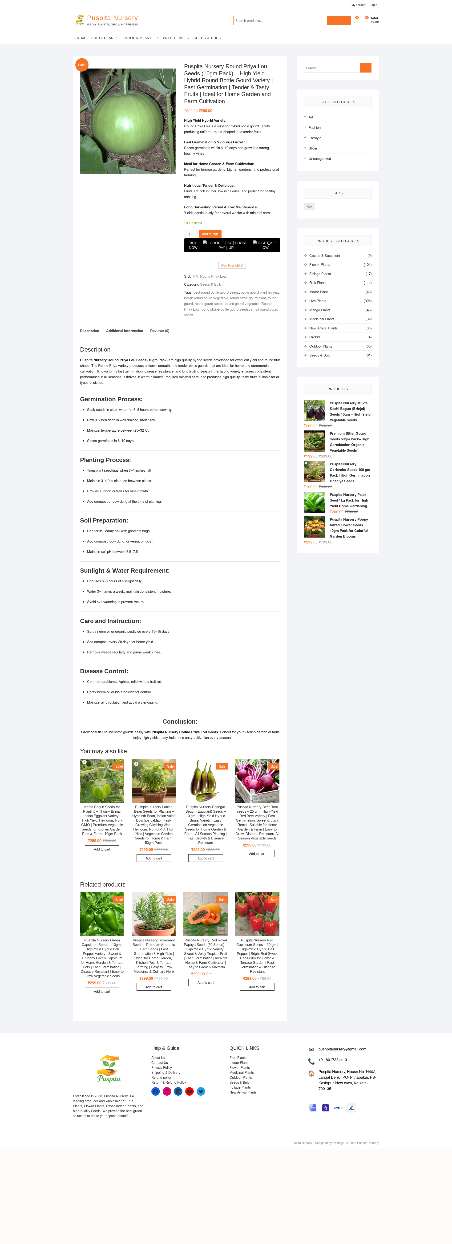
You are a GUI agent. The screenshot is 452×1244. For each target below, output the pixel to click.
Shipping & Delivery (165, 1072)
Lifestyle (315, 137)
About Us (158, 1057)
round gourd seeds (209, 303)
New (309, 206)
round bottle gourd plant (248, 297)
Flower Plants (173, 38)
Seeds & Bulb (207, 38)
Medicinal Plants (322, 318)
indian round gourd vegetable (206, 297)
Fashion (315, 127)
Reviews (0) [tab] (159, 330)
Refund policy (161, 1077)
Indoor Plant (137, 38)
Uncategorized (320, 158)
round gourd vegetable (242, 303)
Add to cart (210, 233)
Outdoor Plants (320, 346)
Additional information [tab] (124, 330)
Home (81, 38)
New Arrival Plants (323, 327)
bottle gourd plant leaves (259, 292)
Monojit (339, 1142)
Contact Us (159, 1062)
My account (358, 5)
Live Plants (317, 300)
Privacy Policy (161, 1067)
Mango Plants (320, 309)
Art (311, 116)
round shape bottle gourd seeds (225, 309)
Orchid (314, 336)
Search (339, 20)
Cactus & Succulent (324, 255)
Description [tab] (89, 330)
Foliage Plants (320, 273)
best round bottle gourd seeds (216, 292)
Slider (313, 148)
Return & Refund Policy (168, 1082)
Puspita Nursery (112, 17)
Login (373, 5)
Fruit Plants (105, 38)
